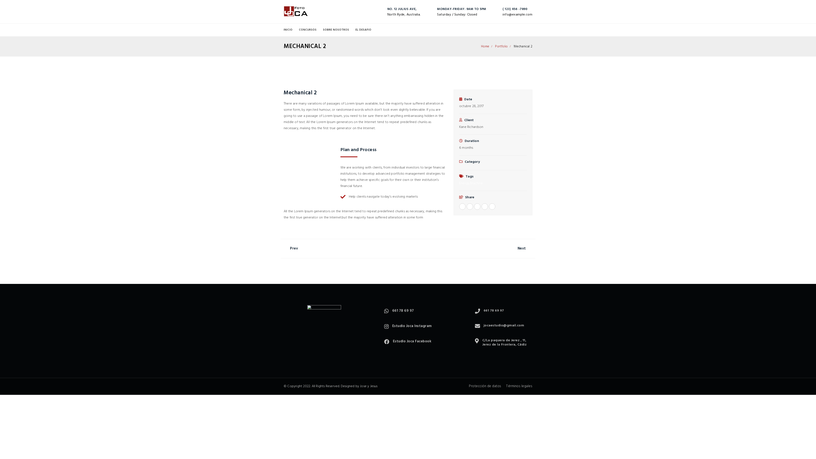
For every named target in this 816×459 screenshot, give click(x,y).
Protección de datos (485, 386)
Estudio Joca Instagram (412, 326)
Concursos (308, 30)
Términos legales (519, 386)
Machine (476, 183)
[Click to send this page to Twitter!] (470, 206)
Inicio (288, 30)
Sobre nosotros (336, 30)
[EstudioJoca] (296, 11)
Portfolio (501, 46)
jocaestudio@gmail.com (504, 325)
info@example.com (517, 14)
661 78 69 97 (403, 311)
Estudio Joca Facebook (412, 341)
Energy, (464, 183)
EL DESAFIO (363, 30)
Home (485, 46)
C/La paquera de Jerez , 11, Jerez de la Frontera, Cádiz (504, 342)
